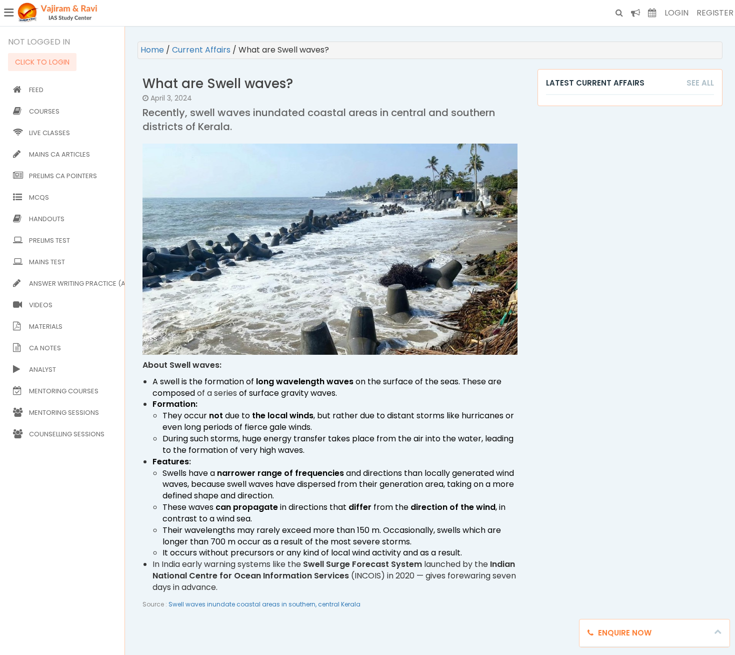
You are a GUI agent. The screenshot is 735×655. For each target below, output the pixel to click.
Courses (44, 111)
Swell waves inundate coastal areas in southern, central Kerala (264, 604)
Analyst (42, 369)
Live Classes (49, 133)
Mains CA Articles (59, 154)
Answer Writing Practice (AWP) (74, 283)
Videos (40, 305)
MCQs (39, 197)
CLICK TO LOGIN (42, 62)
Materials (45, 326)
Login (676, 13)
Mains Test (47, 262)
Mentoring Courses (63, 391)
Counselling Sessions (66, 434)
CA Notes (45, 348)
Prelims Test (49, 240)
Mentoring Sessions (64, 412)
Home (153, 50)
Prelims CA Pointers (63, 176)
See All (700, 83)
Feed (36, 90)
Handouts (46, 219)
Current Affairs (202, 50)
